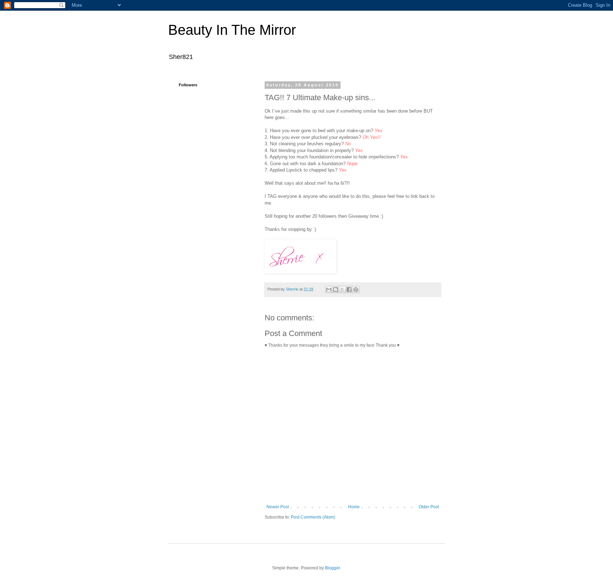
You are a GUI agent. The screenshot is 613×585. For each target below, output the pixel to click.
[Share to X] (342, 289)
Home (354, 506)
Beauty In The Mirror (232, 30)
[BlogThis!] (335, 289)
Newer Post (277, 506)
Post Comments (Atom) (313, 517)
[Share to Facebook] (349, 289)
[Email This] (328, 289)
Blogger (332, 567)
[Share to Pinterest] (355, 289)
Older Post (429, 506)
